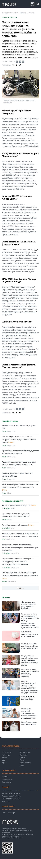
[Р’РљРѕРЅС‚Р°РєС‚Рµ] (13, 65)
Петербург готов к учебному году (15, 525)
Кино (3, 539)
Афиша (4, 763)
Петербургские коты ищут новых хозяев (29, 723)
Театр (22, 760)
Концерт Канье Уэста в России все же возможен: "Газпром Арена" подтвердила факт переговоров (20, 547)
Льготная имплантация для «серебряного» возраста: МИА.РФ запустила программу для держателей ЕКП (29, 687)
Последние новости (12, 500)
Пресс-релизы (25, 763)
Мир (3, 760)
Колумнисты (7, 782)
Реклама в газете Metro (11, 793)
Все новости (6, 752)
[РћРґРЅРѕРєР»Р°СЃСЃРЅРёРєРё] (16, 65)
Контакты (5, 801)
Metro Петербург (8, 813)
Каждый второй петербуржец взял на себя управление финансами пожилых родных (29, 660)
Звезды (4, 581)
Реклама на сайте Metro (11, 796)
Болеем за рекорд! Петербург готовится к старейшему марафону (30, 672)
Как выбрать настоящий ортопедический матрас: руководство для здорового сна (29, 713)
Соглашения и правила (11, 798)
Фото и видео (25, 752)
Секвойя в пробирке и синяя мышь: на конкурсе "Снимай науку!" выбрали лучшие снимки (19, 439)
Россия (31, 13)
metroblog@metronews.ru (10, 836)
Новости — (24, 13)
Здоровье (23, 755)
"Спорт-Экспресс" (16, 838)
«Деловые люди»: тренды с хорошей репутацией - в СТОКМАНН (28, 605)
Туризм (22, 757)
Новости (5, 520)
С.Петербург (6, 508)
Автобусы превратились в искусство (16, 505)
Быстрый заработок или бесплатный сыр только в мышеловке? (29, 646)
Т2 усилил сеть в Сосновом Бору (27, 698)
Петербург (6, 755)
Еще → (21, 588)
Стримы (5, 777)
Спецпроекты (7, 779)
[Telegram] (19, 65)
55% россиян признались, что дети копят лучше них (29, 634)
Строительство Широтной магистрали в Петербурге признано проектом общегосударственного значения (17, 561)
